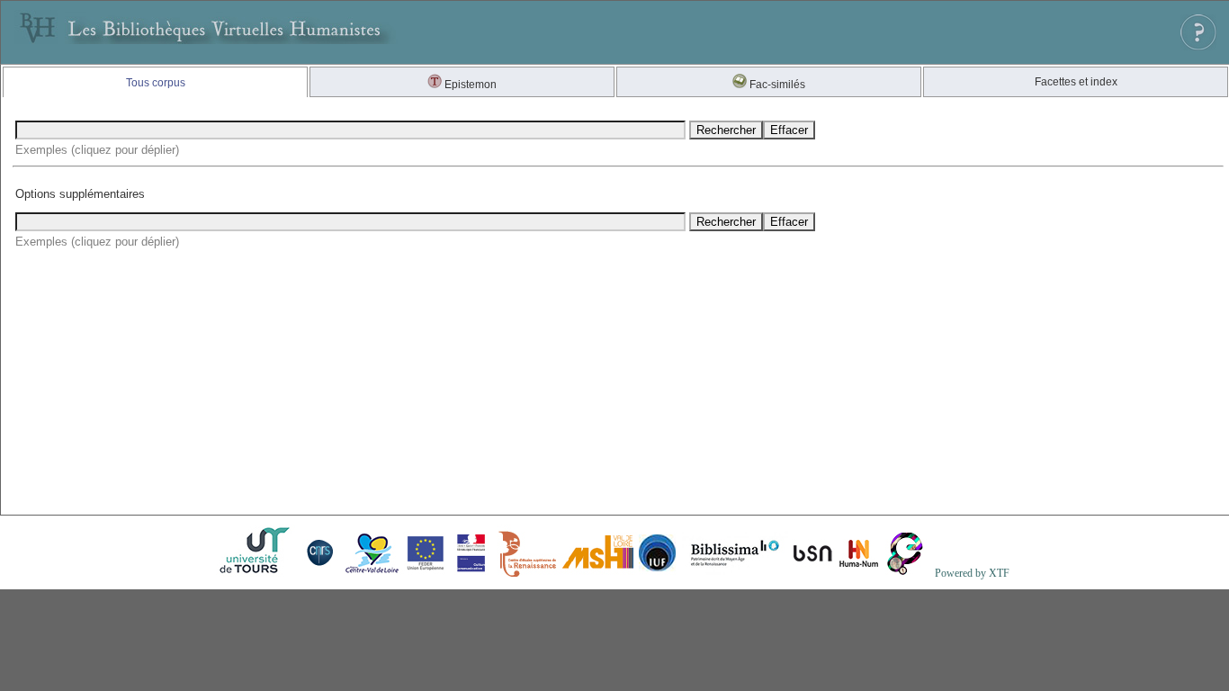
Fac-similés (776, 84)
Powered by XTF (972, 573)
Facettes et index (1076, 82)
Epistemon (469, 84)
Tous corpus (155, 82)
